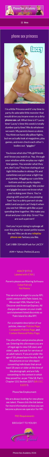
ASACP (21, 271)
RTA (28, 271)
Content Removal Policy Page (24, 333)
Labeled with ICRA (24, 274)
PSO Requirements (24, 416)
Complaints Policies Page (22, 329)
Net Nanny (24, 288)
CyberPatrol (24, 284)
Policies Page (33, 326)
